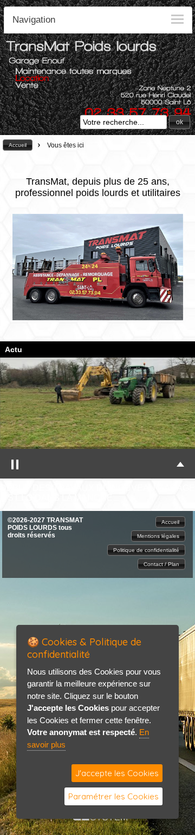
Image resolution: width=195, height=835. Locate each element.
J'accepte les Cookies (117, 773)
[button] (179, 122)
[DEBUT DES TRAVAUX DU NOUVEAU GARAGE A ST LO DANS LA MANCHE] (97, 403)
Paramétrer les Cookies (113, 796)
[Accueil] (81, 49)
